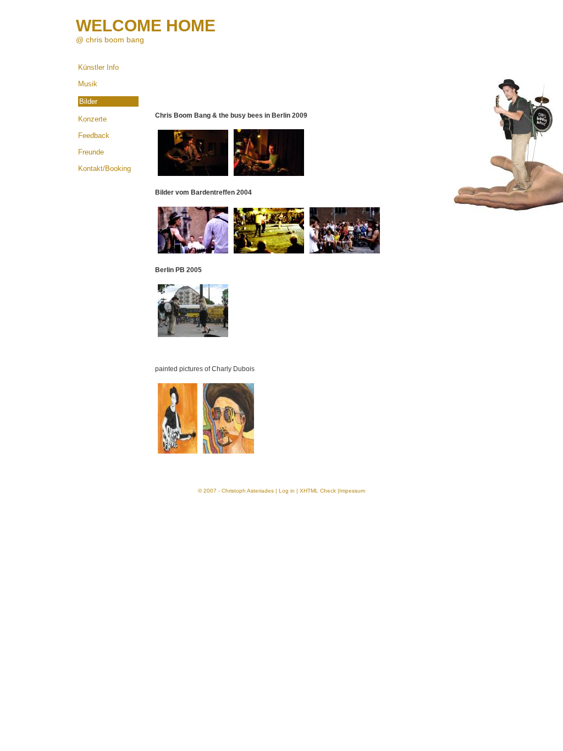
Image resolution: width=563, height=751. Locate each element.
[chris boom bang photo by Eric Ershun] (193, 176)
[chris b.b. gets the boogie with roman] (345, 254)
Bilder (88, 101)
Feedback (93, 135)
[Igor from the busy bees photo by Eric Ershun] (269, 176)
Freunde (91, 152)
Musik (87, 84)
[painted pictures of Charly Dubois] (177, 454)
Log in (287, 491)
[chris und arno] (193, 254)
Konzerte (92, 119)
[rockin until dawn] (269, 254)
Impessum (352, 491)
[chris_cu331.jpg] (508, 138)
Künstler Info (98, 67)
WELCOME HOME (146, 25)
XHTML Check (318, 491)
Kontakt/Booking (104, 168)
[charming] (193, 337)
